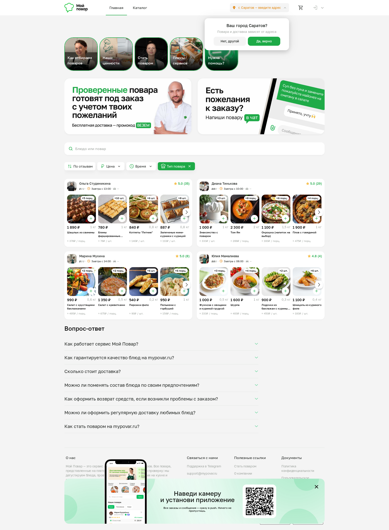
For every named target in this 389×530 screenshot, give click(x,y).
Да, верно (264, 41)
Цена (110, 166)
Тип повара (176, 166)
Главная (116, 7)
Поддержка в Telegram (204, 466)
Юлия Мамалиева (225, 256)
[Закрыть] (316, 487)
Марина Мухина (92, 256)
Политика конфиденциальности (297, 468)
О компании (243, 473)
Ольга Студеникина (95, 183)
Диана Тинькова (224, 183)
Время (140, 166)
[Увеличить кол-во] (91, 218)
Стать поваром (245, 466)
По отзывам (83, 166)
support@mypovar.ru (202, 473)
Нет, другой (230, 41)
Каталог (140, 7)
